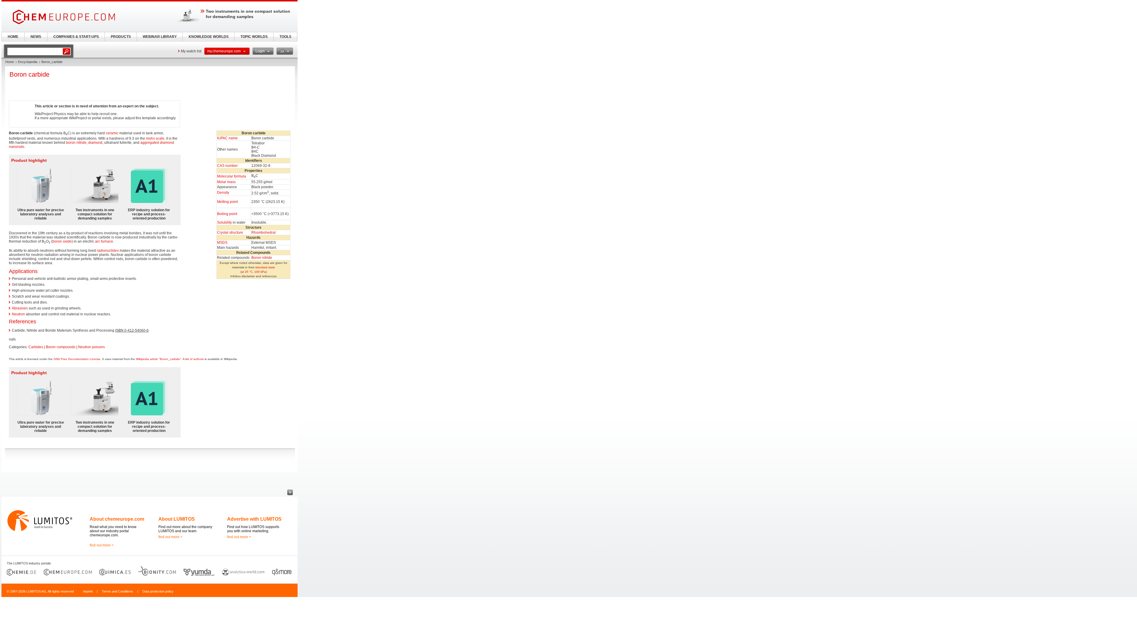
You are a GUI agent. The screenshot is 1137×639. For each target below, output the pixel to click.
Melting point (227, 202)
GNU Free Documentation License (77, 359)
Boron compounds (61, 347)
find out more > (102, 545)
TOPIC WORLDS (254, 37)
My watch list (191, 51)
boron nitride (76, 143)
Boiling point (227, 214)
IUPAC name (227, 138)
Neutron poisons (91, 347)
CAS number (227, 166)
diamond (95, 143)
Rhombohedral (263, 232)
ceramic (112, 133)
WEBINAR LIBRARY (160, 37)
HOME (13, 37)
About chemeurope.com (117, 519)
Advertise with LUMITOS (254, 519)
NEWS (35, 37)
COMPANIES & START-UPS (76, 37)
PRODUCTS (121, 37)
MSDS (222, 243)
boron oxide (62, 241)
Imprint (88, 591)
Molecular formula (231, 176)
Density (223, 193)
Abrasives (20, 308)
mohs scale (155, 138)
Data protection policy (158, 591)
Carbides (35, 347)
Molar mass (226, 182)
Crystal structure (230, 232)
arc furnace (104, 241)
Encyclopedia (27, 62)
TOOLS (285, 37)
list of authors (194, 359)
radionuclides (108, 250)
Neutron (18, 314)
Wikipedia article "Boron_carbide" (158, 359)
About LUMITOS (176, 519)
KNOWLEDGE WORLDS (209, 37)
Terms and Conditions (117, 591)
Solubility (224, 222)
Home (9, 62)
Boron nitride (261, 258)
